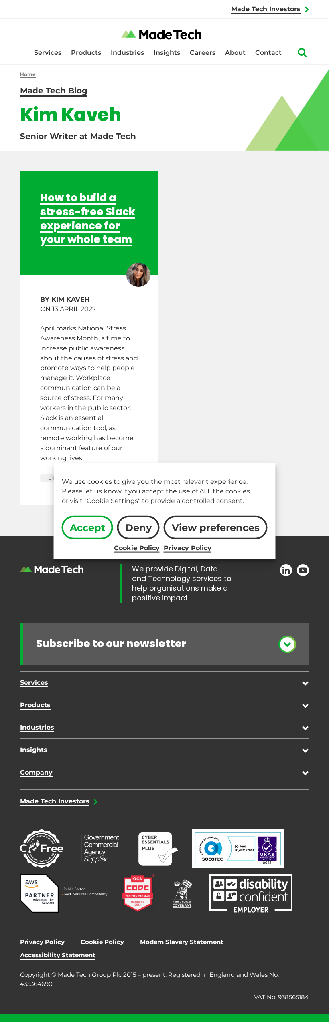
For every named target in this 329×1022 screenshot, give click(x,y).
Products (86, 52)
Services (47, 52)
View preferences (216, 527)
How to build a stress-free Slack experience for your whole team (87, 219)
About (235, 52)
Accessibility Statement (57, 955)
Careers (202, 52)
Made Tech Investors (266, 9)
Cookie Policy (137, 547)
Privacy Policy (187, 547)
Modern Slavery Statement (181, 942)
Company (36, 772)
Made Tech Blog (53, 90)
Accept (87, 527)
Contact (268, 52)
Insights (167, 52)
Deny (138, 527)
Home (28, 74)
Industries (127, 52)
